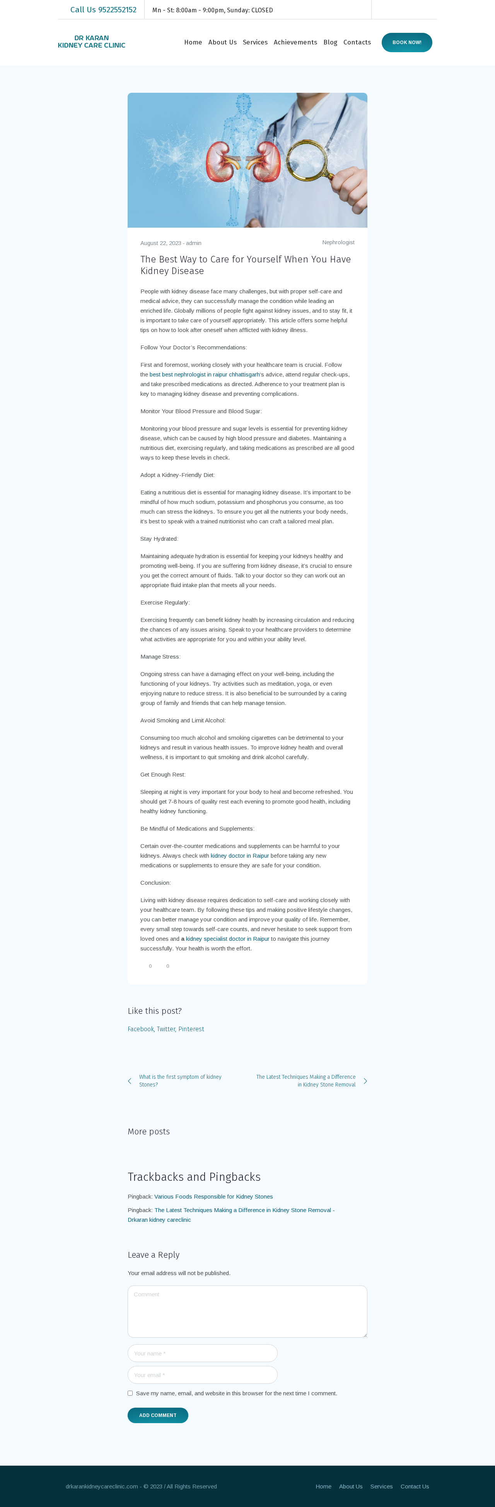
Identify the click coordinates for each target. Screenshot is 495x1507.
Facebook (141, 1029)
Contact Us (415, 1486)
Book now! (407, 42)
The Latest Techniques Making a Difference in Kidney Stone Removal (306, 1081)
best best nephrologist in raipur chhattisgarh (205, 374)
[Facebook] (385, 10)
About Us (351, 1486)
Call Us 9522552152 (103, 10)
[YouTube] (431, 10)
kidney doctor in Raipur (240, 855)
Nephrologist (338, 242)
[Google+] (397, 10)
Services (381, 1486)
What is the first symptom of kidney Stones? (180, 1081)
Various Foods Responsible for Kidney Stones (213, 1196)
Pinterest (191, 1029)
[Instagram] (408, 10)
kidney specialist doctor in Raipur (228, 938)
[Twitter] (420, 10)
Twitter (166, 1029)
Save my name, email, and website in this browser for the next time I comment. (236, 1393)
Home (323, 1486)
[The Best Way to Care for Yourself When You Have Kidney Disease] (247, 160)
